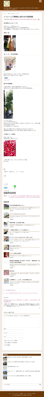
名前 (5, 328)
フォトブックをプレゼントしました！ (18, 214)
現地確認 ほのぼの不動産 (16, 197)
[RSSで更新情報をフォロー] (15, 193)
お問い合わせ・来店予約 (31, 393)
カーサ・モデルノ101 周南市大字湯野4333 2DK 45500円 (19, 375)
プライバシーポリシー (15, 393)
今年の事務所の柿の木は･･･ (11, 290)
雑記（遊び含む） (33, 19)
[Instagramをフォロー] (9, 193)
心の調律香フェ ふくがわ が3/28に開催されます (21, 279)
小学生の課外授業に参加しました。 (17, 205)
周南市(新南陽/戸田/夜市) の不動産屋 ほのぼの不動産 (23, 395)
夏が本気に (12, 271)
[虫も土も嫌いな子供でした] (6, 247)
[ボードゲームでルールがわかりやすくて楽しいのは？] (6, 238)
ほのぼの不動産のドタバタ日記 (18, 19)
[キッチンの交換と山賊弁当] (6, 254)
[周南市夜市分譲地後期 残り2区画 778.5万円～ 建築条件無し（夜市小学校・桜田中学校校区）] (6, 262)
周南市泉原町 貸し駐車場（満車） (17, 222)
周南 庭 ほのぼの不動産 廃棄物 (22, 195)
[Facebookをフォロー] (7, 193)
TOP (9, 393)
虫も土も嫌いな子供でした (15, 246)
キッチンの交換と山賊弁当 (15, 253)
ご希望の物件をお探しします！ (13, 366)
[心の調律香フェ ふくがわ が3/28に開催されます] (6, 281)
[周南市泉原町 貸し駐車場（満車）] (6, 224)
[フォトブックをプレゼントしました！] (6, 215)
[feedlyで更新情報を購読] (13, 193)
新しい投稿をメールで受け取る (11, 342)
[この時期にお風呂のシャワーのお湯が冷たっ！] (6, 231)
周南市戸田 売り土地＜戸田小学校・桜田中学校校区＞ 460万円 (20, 357)
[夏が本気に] (6, 272)
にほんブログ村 (7, 79)
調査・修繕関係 (27, 19)
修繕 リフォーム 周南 (9, 195)
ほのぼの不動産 (37, 197)
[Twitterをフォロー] (5, 193)
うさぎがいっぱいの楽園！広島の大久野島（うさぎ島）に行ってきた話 (21, 361)
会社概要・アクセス (23, 393)
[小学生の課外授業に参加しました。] (6, 206)
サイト (5, 336)
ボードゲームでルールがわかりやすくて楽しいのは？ (21, 237)
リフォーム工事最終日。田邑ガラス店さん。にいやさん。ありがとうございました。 (22, 293)
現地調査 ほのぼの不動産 (26, 197)
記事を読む (11, 210)
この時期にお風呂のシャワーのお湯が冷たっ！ (20, 230)
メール (5, 332)
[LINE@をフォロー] (11, 193)
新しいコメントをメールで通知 (11, 340)
